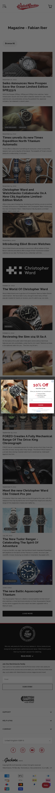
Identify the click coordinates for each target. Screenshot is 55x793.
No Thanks (40, 408)
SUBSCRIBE (40, 405)
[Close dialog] (53, 381)
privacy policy (38, 410)
